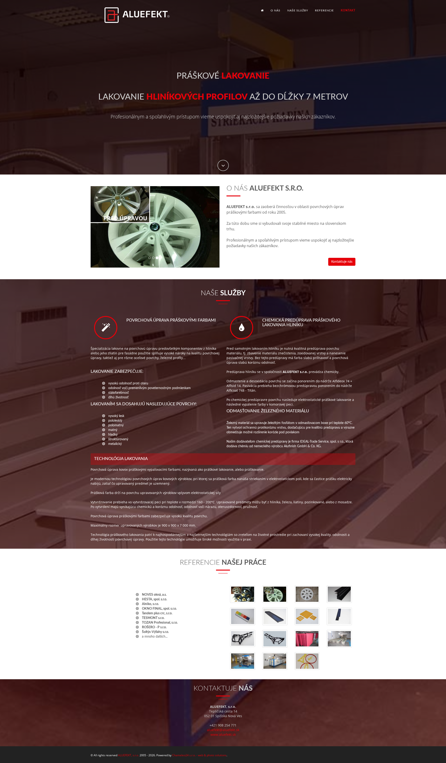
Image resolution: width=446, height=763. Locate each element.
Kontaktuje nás (341, 261)
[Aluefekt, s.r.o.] (242, 594)
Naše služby (297, 10)
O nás (275, 10)
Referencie (324, 10)
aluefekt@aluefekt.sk (223, 730)
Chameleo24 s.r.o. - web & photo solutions (199, 755)
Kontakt (348, 10)
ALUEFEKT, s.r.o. (128, 755)
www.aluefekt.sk (223, 734)
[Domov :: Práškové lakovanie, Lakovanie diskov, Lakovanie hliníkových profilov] (131, 10)
